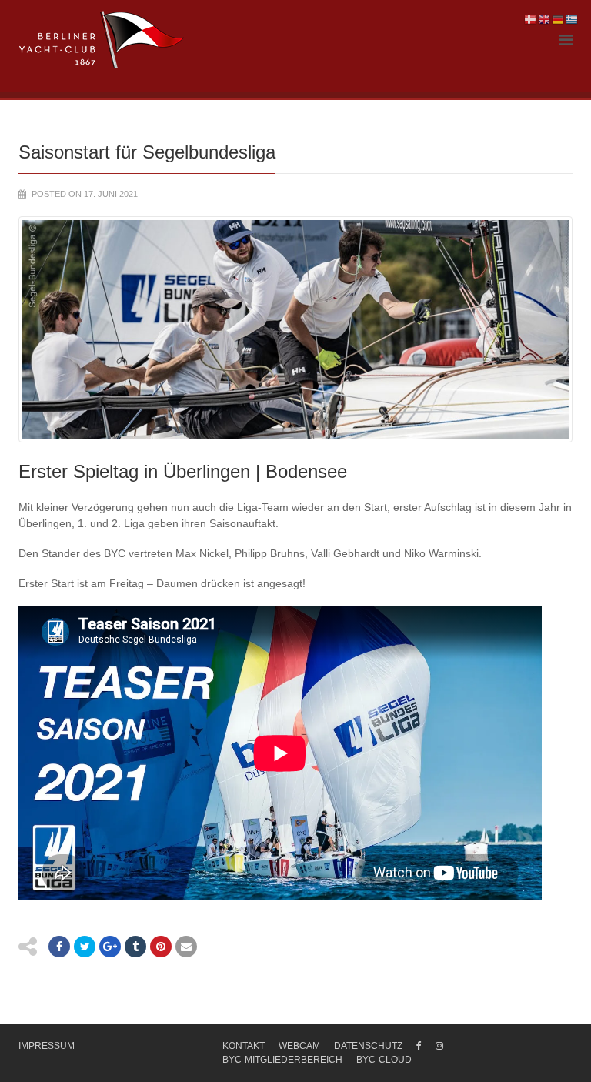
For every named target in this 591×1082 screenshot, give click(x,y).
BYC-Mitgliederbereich (282, 1059)
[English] (545, 19)
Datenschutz (368, 1045)
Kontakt (243, 1045)
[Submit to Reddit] (161, 946)
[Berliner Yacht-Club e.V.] (101, 40)
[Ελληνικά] (572, 19)
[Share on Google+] (110, 946)
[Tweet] (84, 946)
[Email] (186, 946)
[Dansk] (531, 19)
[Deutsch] (559, 19)
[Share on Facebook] (59, 946)
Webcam (299, 1045)
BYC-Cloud (384, 1059)
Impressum (46, 1045)
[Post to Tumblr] (135, 946)
